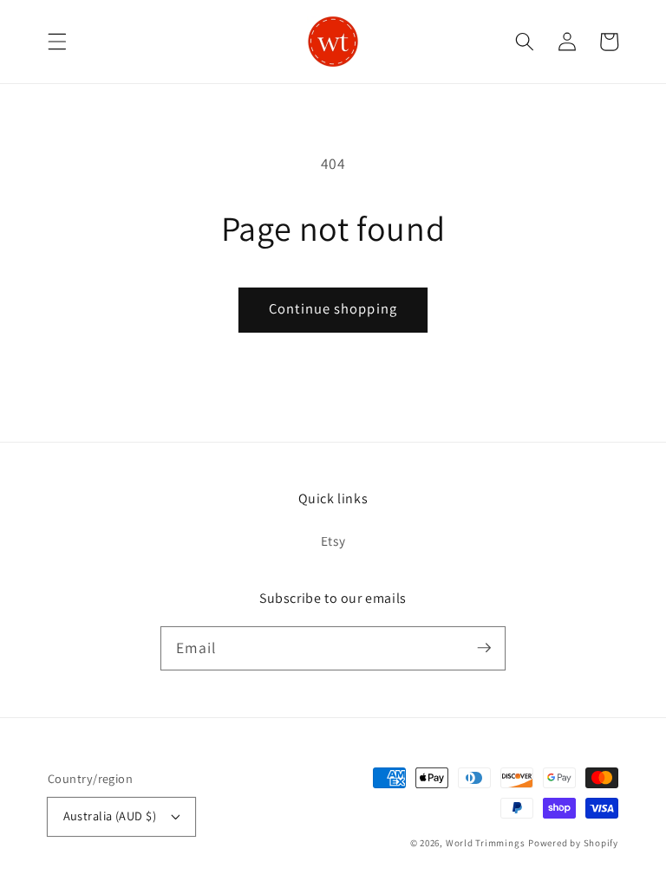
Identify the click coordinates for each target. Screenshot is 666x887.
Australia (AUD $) (109, 815)
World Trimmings (486, 843)
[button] (57, 41)
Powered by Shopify (573, 843)
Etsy (333, 540)
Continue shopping (333, 308)
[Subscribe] (484, 648)
